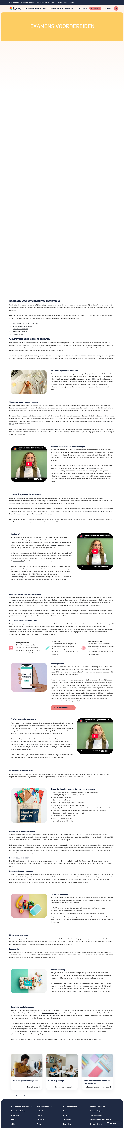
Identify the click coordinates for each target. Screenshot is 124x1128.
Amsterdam (15, 1115)
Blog (65, 2)
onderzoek (19, 850)
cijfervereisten (55, 429)
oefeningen (90, 845)
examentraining (56, 626)
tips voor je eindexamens (39, 747)
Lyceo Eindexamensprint (83, 696)
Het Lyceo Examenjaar (97, 1124)
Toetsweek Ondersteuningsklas (100, 1120)
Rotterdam (67, 1124)
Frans (39, 1124)
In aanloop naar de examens (22, 326)
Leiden (13, 1124)
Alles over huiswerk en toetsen (97, 1087)
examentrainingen (71, 1031)
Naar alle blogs (32, 1087)
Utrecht (13, 1120)
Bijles (44, 8)
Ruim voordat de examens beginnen (25, 323)
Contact (71, 2)
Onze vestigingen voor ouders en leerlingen (21, 2)
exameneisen (103, 416)
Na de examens (18, 334)
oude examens (16, 600)
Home (12, 1096)
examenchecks (65, 680)
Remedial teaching (96, 1115)
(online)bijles (92, 379)
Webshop (108, 8)
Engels (39, 1115)
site (86, 882)
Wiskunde (40, 1111)
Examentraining (55, 8)
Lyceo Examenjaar (87, 468)
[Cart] (116, 8)
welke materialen (31, 744)
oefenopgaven (56, 611)
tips (47, 611)
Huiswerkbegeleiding (32, 8)
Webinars (59, 2)
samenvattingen (19, 577)
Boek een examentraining (64, 1087)
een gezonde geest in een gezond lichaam (89, 511)
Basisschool (69, 8)
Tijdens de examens (20, 331)
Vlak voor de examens (20, 329)
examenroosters (18, 561)
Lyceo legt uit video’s (83, 605)
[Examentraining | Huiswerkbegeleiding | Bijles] (15, 8)
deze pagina (73, 991)
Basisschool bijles (96, 1111)
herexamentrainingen (49, 1013)
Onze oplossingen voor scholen (45, 2)
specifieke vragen (56, 545)
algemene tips (52, 542)
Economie (40, 1120)
